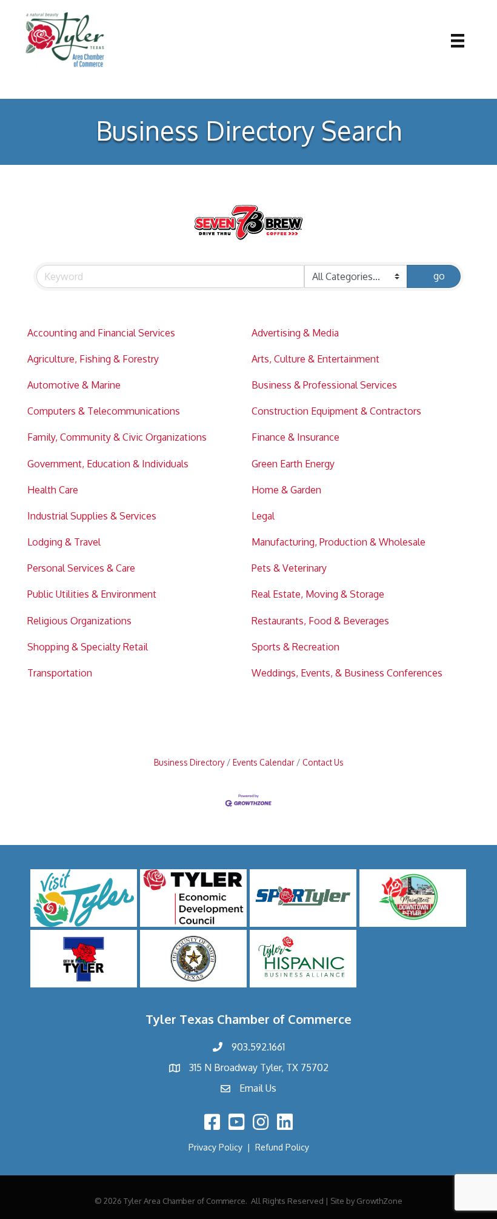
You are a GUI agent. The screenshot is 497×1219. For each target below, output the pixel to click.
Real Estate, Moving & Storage (318, 594)
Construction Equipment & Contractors (336, 411)
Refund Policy (282, 1147)
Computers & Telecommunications (103, 411)
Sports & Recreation (295, 647)
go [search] (439, 276)
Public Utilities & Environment (91, 594)
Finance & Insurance (295, 437)
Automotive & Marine (74, 385)
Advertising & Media (295, 333)
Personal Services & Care (81, 568)
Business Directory (189, 762)
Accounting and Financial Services (101, 333)
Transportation (59, 673)
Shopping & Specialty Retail (87, 647)
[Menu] (457, 40)
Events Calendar (264, 762)
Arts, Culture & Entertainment (315, 359)
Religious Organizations (79, 621)
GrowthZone (379, 1201)
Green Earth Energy (293, 464)
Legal (263, 516)
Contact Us (323, 762)
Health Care (52, 490)
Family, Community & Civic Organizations (117, 437)
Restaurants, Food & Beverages (320, 621)
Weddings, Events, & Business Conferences (347, 673)
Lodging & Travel (64, 542)
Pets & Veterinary (289, 568)
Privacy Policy (215, 1147)
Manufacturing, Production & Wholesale (338, 542)
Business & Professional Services (324, 385)
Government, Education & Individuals (107, 464)
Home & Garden (286, 490)
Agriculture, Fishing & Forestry (93, 359)
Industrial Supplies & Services (91, 516)
